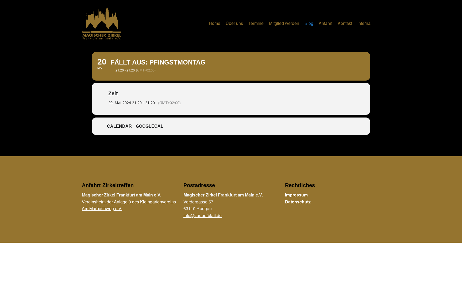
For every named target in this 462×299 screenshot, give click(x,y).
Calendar (119, 126)
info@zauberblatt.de (202, 215)
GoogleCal (149, 126)
